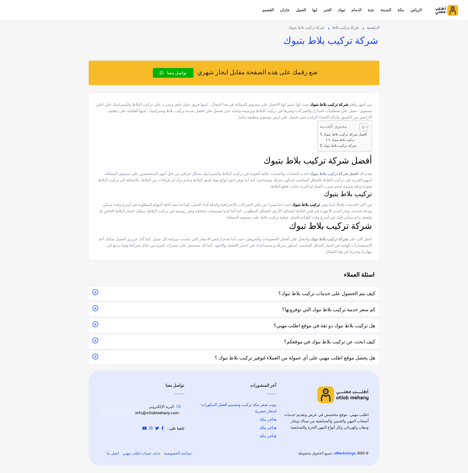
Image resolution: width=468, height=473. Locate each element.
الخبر (327, 10)
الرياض (416, 10)
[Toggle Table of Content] (361, 127)
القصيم (268, 10)
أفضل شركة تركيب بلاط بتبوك (345, 134)
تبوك (341, 10)
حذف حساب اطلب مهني (141, 453)
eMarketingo (345, 453)
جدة (371, 10)
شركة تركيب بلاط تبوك (340, 146)
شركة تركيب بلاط (345, 27)
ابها (314, 10)
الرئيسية (373, 27)
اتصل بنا (113, 453)
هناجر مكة (268, 419)
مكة (401, 10)
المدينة (385, 10)
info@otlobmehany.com (157, 413)
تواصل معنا (176, 72)
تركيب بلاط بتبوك (343, 140)
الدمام (356, 10)
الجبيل (301, 10)
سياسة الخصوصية (178, 453)
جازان (285, 10)
